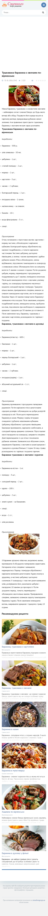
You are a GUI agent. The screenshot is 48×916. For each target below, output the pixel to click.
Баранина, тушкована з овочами (16, 688)
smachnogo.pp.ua (39, 900)
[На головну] (13, 5)
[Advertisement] (24, 42)
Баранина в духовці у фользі (15, 853)
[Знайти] (43, 12)
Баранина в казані (10, 729)
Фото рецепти (6, 650)
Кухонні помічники (7, 774)
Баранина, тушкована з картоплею (18, 646)
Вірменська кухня (7, 815)
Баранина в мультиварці (13, 770)
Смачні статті (6, 691)
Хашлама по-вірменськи (13, 811)
